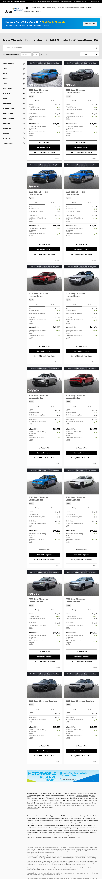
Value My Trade (90, 24)
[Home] (7, 9)
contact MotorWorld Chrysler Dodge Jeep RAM (57, 805)
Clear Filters (45, 54)
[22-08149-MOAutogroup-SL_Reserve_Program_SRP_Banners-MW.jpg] (63, 776)
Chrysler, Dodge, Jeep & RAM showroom (47, 801)
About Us (38, 12)
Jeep (35, 54)
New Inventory (36, 8)
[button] (44, 96)
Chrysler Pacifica (82, 796)
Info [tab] (52, 101)
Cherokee (25, 54)
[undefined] (63, 776)
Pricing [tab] (37, 101)
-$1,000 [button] (57, 132)
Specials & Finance (86, 8)
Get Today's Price (44, 142)
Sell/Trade (60, 8)
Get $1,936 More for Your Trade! (44, 152)
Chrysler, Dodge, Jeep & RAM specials (57, 803)
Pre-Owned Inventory (49, 8)
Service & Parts (29, 12)
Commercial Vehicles (72, 8)
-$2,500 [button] (57, 116)
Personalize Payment (44, 147)
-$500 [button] (58, 127)
